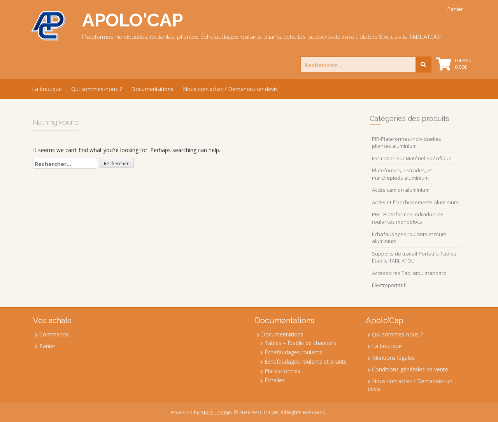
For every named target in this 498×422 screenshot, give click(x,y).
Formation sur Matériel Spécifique (412, 158)
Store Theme (216, 412)
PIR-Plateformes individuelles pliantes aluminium (406, 142)
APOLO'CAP (132, 20)
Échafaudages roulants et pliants (306, 361)
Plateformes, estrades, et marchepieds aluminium (402, 174)
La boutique (47, 89)
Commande (54, 334)
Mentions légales (393, 357)
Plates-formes (282, 371)
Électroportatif (388, 285)
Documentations (152, 89)
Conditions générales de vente (410, 369)
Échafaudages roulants (293, 352)
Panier (455, 8)
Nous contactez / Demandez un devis (230, 89)
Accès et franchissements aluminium (415, 202)
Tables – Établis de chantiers (300, 343)
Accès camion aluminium (401, 189)
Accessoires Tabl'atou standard (409, 273)
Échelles (275, 380)
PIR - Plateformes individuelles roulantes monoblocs (408, 218)
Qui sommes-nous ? (96, 89)
